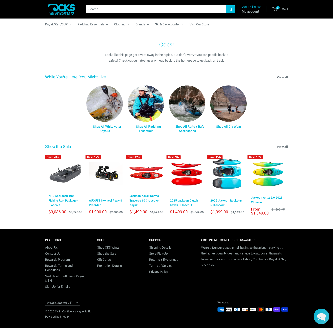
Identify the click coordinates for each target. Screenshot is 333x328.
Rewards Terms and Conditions (59, 268)
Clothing (120, 24)
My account (250, 11)
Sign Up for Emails (57, 286)
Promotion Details (109, 265)
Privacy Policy (158, 272)
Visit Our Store (199, 24)
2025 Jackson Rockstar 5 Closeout (226, 203)
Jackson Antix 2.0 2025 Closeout (267, 200)
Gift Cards (104, 259)
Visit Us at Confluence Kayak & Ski (64, 278)
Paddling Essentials (91, 24)
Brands (140, 24)
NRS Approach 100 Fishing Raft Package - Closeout (63, 200)
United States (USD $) (59, 302)
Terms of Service (160, 265)
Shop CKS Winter (109, 247)
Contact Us (52, 253)
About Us (51, 247)
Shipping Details (160, 247)
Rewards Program (57, 259)
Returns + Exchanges (163, 259)
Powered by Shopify (57, 316)
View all (283, 77)
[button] (321, 316)
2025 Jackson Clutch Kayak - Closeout (184, 203)
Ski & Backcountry (167, 24)
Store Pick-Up (158, 253)
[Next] (288, 186)
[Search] (230, 9)
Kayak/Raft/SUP (56, 24)
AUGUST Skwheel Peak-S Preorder (105, 203)
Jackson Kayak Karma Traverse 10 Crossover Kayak (145, 200)
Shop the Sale (106, 253)
